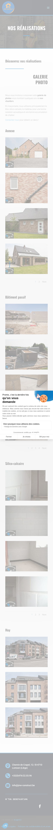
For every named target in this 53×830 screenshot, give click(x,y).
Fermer (9, 437)
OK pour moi (44, 437)
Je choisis (26, 437)
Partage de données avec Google (15, 427)
